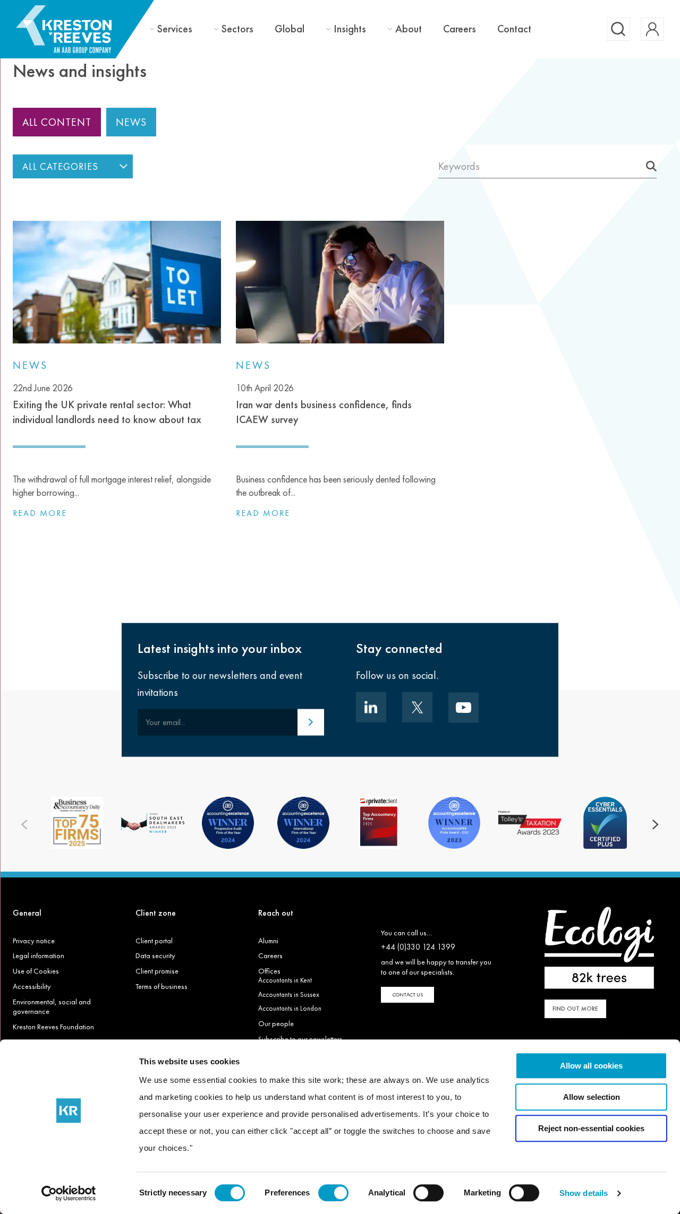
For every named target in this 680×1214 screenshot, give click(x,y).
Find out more (575, 1008)
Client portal (154, 940)
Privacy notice (34, 940)
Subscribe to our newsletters (300, 1039)
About (408, 29)
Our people (276, 1023)
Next (655, 824)
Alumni (268, 940)
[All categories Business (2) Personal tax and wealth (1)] (73, 166)
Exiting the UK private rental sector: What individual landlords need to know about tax (107, 404)
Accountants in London (289, 1008)
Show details (583, 1193)
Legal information (38, 955)
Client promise (156, 971)
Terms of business (161, 986)
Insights (350, 29)
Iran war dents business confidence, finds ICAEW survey (324, 404)
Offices (269, 971)
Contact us (408, 994)
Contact (514, 29)
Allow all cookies (591, 1065)
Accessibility (32, 986)
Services (174, 29)
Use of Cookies (36, 971)
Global (289, 29)
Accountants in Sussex (288, 994)
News (131, 122)
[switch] (333, 1192)
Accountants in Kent (285, 980)
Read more (40, 513)
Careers (459, 29)
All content (56, 122)
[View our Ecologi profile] (599, 948)
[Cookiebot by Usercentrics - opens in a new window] (68, 1193)
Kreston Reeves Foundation (53, 1026)
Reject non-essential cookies (591, 1128)
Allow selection (591, 1096)
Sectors (237, 29)
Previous (24, 824)
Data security (155, 955)
